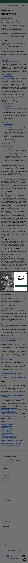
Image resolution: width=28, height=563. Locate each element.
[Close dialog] (26, 273)
